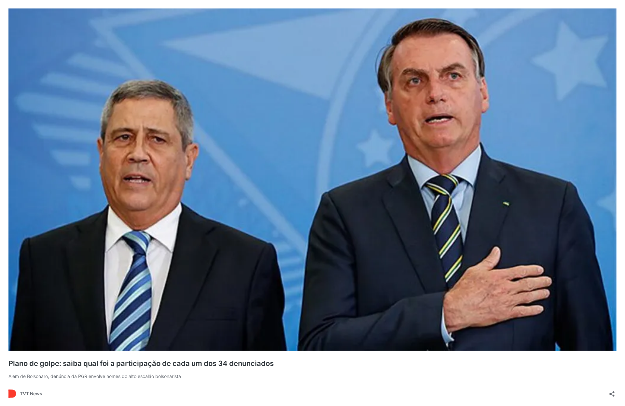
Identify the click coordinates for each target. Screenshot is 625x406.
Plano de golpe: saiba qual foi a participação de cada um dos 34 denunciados (141, 363)
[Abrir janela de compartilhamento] (612, 392)
